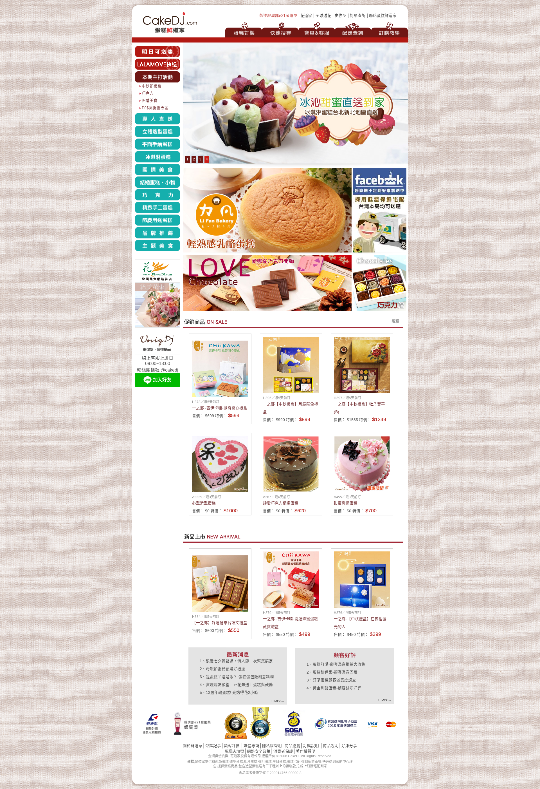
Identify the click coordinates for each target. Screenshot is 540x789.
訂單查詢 (358, 16)
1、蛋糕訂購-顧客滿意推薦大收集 (336, 664)
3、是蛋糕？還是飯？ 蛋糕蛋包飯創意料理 (237, 677)
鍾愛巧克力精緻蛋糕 (280, 503)
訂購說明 (311, 746)
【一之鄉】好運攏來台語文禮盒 (219, 623)
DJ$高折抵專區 (155, 108)
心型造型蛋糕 (204, 503)
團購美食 (150, 101)
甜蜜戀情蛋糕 (345, 503)
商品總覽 (292, 746)
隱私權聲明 (272, 746)
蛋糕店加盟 (234, 751)
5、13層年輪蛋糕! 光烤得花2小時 (229, 692)
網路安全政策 (259, 751)
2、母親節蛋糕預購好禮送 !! (224, 669)
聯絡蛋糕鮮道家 (383, 16)
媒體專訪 (251, 746)
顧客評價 (232, 746)
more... (277, 700)
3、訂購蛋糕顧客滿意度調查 (331, 680)
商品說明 (331, 746)
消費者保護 (283, 751)
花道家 (306, 16)
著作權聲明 (306, 751)
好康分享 (349, 746)
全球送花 (323, 16)
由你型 (340, 16)
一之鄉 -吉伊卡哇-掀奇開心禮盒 (219, 408)
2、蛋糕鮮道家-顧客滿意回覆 (332, 672)
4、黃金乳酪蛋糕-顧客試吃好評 (334, 688)
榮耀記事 (213, 746)
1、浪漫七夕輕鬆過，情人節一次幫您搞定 (236, 661)
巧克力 (148, 93)
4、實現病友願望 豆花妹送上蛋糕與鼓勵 (236, 685)
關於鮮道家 (192, 746)
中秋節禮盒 (151, 86)
